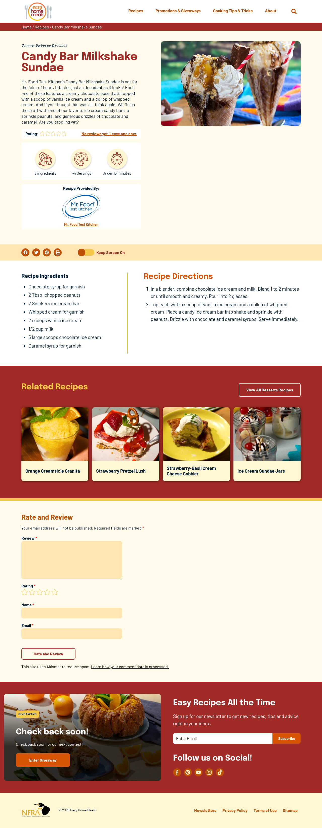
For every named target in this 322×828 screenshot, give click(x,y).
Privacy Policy (235, 810)
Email (27, 625)
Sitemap (290, 810)
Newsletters (205, 810)
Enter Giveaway (43, 760)
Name (27, 604)
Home (26, 26)
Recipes (42, 26)
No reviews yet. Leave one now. (109, 133)
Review (29, 538)
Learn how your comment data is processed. (130, 666)
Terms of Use (265, 810)
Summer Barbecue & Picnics (44, 45)
